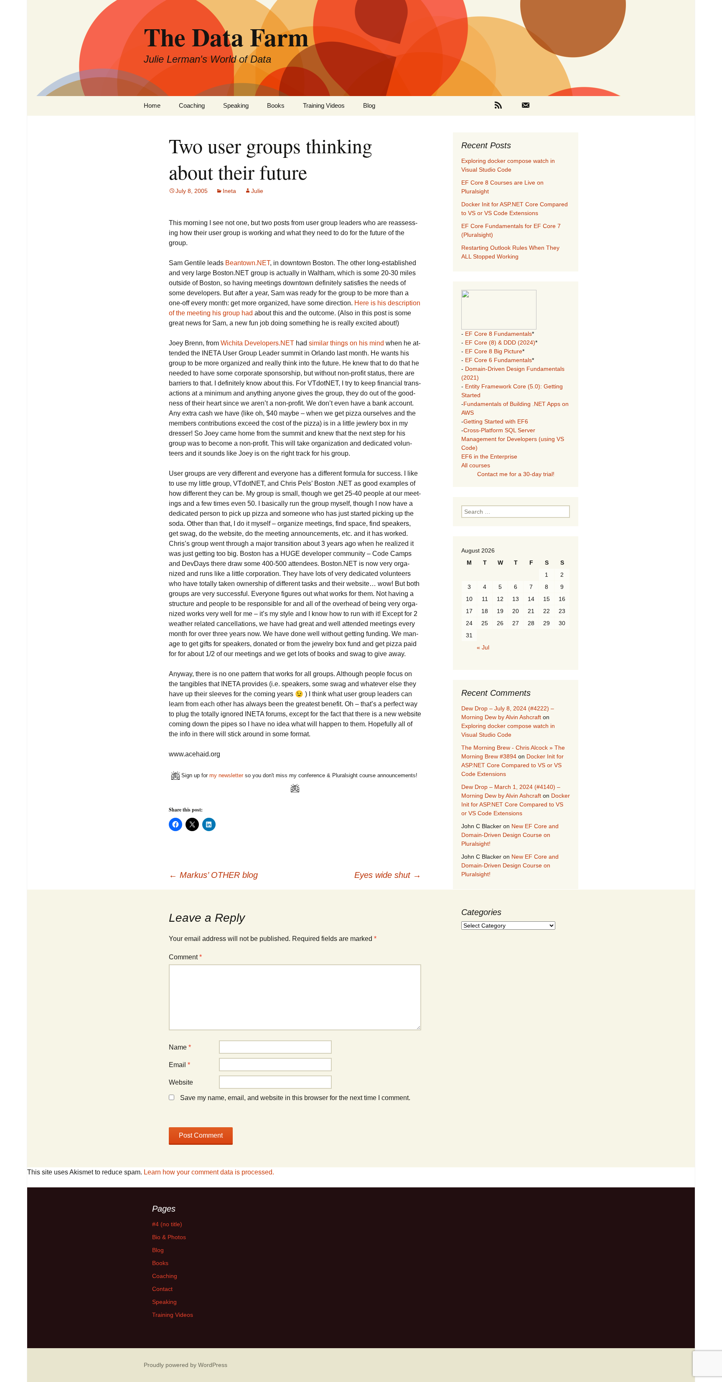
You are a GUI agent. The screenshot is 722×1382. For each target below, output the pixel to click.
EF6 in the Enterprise (489, 456)
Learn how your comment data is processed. (209, 1172)
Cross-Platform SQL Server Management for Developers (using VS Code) (512, 439)
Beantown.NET (247, 262)
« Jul (483, 647)
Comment (185, 957)
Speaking (236, 105)
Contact (162, 1289)
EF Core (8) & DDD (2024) (500, 342)
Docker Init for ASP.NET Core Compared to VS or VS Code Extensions (512, 765)
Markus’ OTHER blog (213, 875)
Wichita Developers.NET (257, 343)
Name (180, 1047)
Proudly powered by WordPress (185, 1365)
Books (276, 105)
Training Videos (324, 105)
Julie (257, 191)
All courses (475, 465)
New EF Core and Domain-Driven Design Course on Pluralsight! (510, 835)
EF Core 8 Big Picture (493, 351)
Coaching (192, 105)
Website (181, 1082)
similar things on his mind (346, 343)
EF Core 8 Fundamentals (498, 333)
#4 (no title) (167, 1224)
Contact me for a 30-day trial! (515, 474)
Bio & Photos (169, 1237)
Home (152, 105)
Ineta (229, 191)
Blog (369, 105)
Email (179, 1064)
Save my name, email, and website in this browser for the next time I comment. (295, 1097)
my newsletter (226, 775)
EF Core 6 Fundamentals (498, 360)
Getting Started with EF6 (495, 421)
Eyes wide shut (387, 875)
